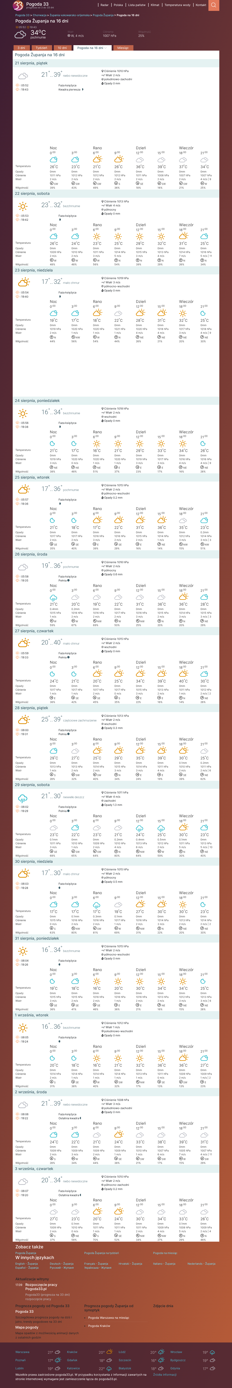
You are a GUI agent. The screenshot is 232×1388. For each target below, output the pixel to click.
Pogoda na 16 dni (90, 48)
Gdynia (175, 1368)
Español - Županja (26, 1267)
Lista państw (137, 5)
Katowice (73, 1368)
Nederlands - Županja (201, 1263)
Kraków (72, 1352)
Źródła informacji (165, 1374)
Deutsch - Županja (61, 1263)
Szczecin (125, 1360)
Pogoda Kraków (99, 1326)
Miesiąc (123, 48)
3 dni (22, 48)
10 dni (63, 48)
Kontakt (201, 5)
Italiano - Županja (164, 1263)
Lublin (19, 1368)
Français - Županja (96, 1263)
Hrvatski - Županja (130, 1263)
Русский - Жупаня (62, 1267)
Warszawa (22, 1352)
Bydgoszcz (178, 1360)
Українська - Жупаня (97, 1267)
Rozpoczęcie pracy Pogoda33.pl (41, 1286)
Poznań (20, 1360)
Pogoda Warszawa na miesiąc (108, 1317)
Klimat (155, 5)
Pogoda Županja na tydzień (101, 1253)
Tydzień (42, 48)
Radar (105, 5)
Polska (118, 5)
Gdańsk (72, 1360)
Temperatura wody (177, 5)
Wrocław (176, 1352)
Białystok (125, 1368)
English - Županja (26, 1263)
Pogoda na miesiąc (165, 1253)
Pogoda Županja (25, 1253)
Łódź (122, 1352)
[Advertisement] (116, 119)
